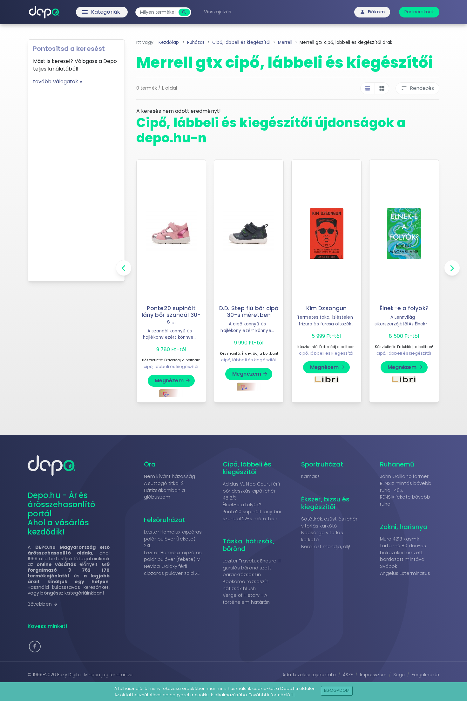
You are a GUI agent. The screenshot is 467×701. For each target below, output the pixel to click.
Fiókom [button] (372, 12)
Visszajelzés (217, 12)
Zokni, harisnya (404, 526)
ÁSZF (348, 675)
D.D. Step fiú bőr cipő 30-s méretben (248, 311)
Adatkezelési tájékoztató (308, 675)
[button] (35, 646)
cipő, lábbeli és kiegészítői (171, 366)
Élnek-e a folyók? (404, 308)
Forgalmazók (425, 675)
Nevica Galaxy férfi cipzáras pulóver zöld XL (172, 569)
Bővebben (43, 604)
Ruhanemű (397, 464)
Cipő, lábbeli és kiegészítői (247, 468)
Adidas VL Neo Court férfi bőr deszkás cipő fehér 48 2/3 (251, 491)
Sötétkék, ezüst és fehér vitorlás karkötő (329, 522)
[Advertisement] (76, 180)
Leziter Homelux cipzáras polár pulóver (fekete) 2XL (173, 539)
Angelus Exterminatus (405, 573)
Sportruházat (322, 464)
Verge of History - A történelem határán (246, 598)
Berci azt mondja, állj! (325, 546)
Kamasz (310, 476)
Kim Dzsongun (326, 308)
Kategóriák (87, 12)
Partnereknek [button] (419, 12)
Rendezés (417, 88)
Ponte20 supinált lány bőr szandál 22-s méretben (252, 515)
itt (293, 695)
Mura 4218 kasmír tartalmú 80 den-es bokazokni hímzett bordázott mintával (403, 549)
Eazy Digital (69, 675)
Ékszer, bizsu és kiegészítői (325, 503)
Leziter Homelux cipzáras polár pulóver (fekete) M (173, 556)
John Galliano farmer (404, 476)
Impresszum (373, 675)
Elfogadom (337, 690)
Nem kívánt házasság (169, 476)
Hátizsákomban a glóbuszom (164, 493)
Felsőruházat (164, 519)
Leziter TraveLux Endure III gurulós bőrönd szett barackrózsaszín (252, 568)
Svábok (388, 566)
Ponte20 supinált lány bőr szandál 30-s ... (171, 314)
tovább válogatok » (57, 81)
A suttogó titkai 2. (164, 483)
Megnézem (173, 380)
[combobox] (158, 12)
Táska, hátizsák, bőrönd (249, 545)
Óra (150, 464)
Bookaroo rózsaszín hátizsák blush (246, 585)
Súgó (398, 675)
